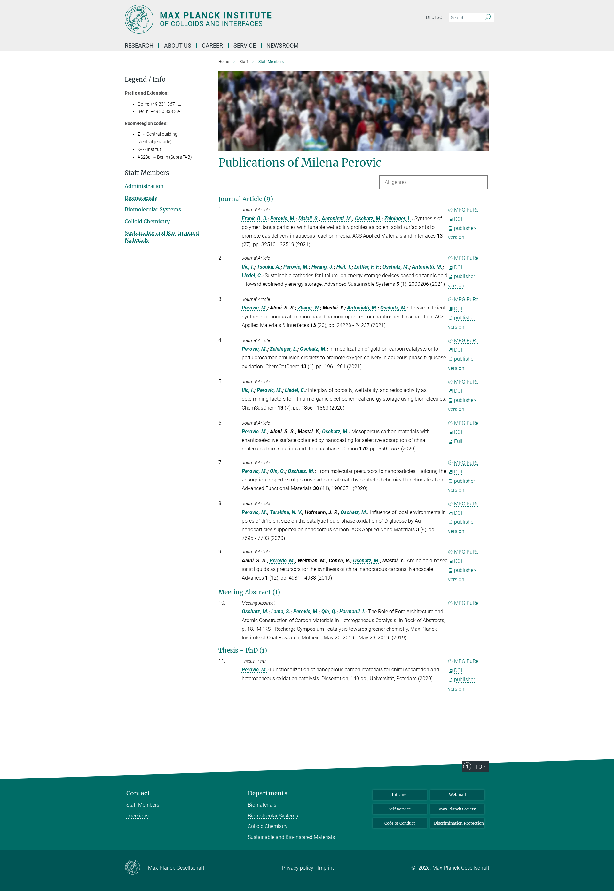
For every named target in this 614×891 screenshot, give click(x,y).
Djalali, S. (308, 218)
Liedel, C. (252, 275)
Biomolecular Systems (153, 209)
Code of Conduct (399, 823)
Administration (144, 186)
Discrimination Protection (459, 823)
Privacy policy (297, 868)
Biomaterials (141, 198)
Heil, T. (344, 267)
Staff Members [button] (147, 172)
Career (212, 45)
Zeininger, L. (398, 218)
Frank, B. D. (255, 218)
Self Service (400, 809)
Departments (267, 793)
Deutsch (435, 17)
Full (458, 441)
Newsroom (282, 45)
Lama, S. (281, 611)
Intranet (400, 794)
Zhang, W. (309, 308)
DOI (458, 219)
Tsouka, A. (269, 267)
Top (480, 766)
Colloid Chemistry (147, 221)
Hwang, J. (322, 267)
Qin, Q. (277, 471)
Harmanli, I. (352, 611)
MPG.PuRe (466, 210)
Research (139, 45)
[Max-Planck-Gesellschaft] (136, 867)
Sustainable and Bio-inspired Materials (291, 837)
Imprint (326, 868)
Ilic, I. (248, 267)
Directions (137, 816)
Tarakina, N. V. (286, 512)
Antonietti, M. (337, 218)
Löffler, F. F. (367, 267)
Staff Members (142, 805)
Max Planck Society (457, 809)
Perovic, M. (283, 218)
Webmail (457, 794)
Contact (138, 793)
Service (244, 45)
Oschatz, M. (368, 218)
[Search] (487, 17)
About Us (177, 45)
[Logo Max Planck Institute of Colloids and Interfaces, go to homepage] (245, 19)
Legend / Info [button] (145, 79)
